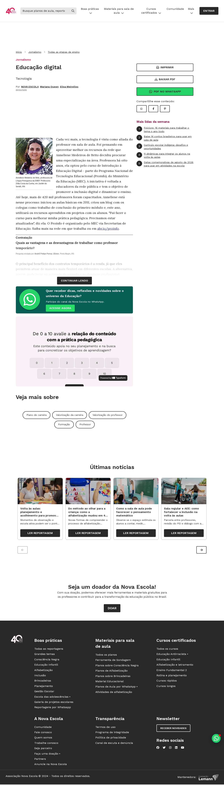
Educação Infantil (46, 664)
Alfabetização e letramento (174, 664)
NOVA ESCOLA (30, 86)
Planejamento (43, 686)
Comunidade (175, 9)
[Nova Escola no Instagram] (170, 747)
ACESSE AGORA (60, 308)
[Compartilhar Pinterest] (165, 108)
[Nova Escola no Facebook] (157, 747)
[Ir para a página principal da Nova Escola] (11, 10)
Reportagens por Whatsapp (52, 707)
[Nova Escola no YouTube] (182, 747)
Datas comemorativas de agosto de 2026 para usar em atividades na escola (166, 164)
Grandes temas (44, 654)
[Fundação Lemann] (208, 777)
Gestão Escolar (44, 691)
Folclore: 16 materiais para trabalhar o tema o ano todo (164, 129)
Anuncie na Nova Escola (50, 764)
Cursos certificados (149, 10)
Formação (64, 424)
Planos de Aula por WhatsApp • (116, 686)
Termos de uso (105, 727)
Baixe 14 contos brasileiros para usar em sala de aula (165, 138)
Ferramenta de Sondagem (113, 660)
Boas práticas (90, 9)
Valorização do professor (107, 415)
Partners (40, 758)
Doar (112, 608)
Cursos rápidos (166, 680)
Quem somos (43, 737)
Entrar (209, 10)
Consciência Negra (46, 659)
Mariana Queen (49, 86)
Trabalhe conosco (46, 743)
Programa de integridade (112, 732)
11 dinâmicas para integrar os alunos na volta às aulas (164, 155)
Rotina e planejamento (171, 675)
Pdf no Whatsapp (167, 91)
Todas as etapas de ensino (64, 52)
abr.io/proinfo (108, 229)
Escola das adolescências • (52, 696)
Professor (85, 424)
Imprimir (167, 67)
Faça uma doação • (47, 753)
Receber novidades (173, 728)
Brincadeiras (42, 680)
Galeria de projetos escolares (53, 702)
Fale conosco (43, 732)
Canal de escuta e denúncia (114, 743)
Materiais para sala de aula (119, 10)
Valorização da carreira (69, 415)
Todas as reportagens (48, 648)
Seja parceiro (43, 748)
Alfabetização (43, 670)
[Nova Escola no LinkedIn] (176, 747)
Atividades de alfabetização (113, 692)
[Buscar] (72, 11)
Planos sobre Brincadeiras (112, 676)
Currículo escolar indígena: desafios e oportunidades (163, 147)
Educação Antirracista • (172, 654)
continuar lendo (74, 280)
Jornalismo (34, 52)
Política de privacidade (110, 737)
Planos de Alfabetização (111, 670)
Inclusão (40, 675)
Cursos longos (166, 686)
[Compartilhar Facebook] (153, 108)
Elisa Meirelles (69, 86)
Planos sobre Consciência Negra (117, 665)
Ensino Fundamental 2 (171, 670)
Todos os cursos (167, 648)
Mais (191, 9)
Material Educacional (109, 681)
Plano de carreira (36, 415)
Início (19, 52)
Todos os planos (106, 654)
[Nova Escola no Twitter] (164, 747)
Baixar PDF (167, 79)
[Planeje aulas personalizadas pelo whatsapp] (216, 738)
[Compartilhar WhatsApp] (141, 108)
